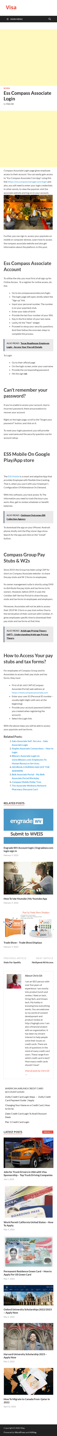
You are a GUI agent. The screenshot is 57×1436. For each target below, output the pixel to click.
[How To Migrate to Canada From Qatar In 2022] (28, 1381)
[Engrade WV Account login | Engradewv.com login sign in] (28, 827)
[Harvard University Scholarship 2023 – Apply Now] (28, 1336)
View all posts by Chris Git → (37, 1072)
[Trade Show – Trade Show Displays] (28, 924)
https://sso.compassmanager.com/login (27, 181)
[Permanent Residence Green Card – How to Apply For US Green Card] (28, 1251)
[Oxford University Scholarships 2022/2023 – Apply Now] (28, 1294)
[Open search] (50, 19)
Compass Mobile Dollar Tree (26, 782)
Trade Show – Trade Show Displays (23, 942)
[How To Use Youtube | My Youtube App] (28, 879)
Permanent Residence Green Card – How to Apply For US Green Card (28, 1273)
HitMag (32, 1432)
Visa (11, 7)
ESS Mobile (13, 476)
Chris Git (10, 104)
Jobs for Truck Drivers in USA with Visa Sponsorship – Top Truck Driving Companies (28, 1173)
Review (7, 88)
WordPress (20, 1432)
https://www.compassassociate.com (30, 692)
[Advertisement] (28, 57)
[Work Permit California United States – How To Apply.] (28, 1201)
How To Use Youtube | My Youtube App (25, 898)
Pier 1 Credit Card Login (17, 1122)
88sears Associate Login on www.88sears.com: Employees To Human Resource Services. (29, 759)
